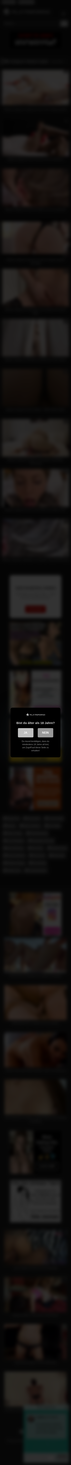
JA (25, 732)
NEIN (45, 732)
